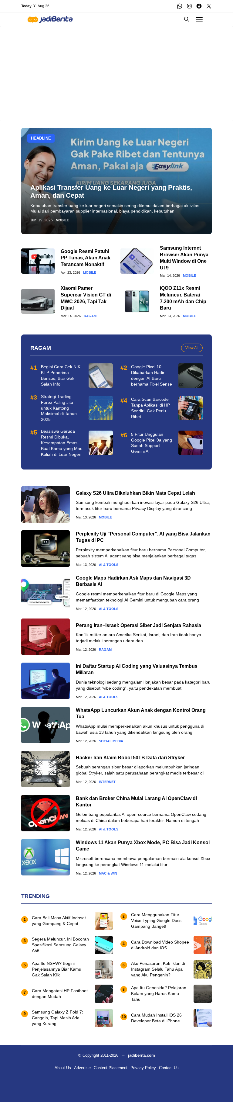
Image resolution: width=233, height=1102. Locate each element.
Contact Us (169, 1068)
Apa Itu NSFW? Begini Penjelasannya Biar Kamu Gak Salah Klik (56, 969)
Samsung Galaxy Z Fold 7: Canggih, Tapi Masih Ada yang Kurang (57, 1018)
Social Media (111, 741)
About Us (63, 1068)
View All (191, 348)
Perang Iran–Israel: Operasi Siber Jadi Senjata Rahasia (138, 625)
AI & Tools (108, 565)
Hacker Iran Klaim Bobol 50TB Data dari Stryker (130, 757)
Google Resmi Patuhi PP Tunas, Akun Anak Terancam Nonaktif (85, 258)
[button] (186, 19)
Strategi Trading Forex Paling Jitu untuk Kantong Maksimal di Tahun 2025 (59, 408)
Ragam (90, 316)
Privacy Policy (143, 1068)
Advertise (82, 1068)
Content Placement (110, 1068)
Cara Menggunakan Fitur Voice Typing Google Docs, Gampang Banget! (157, 920)
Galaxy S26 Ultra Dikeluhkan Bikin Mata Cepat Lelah (135, 493)
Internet (107, 782)
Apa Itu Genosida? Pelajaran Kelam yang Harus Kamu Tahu (158, 993)
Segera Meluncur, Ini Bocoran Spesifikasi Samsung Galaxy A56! (60, 945)
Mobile (62, 220)
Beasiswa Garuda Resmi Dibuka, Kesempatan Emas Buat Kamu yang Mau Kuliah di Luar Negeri (62, 443)
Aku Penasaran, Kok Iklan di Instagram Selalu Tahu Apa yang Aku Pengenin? (158, 969)
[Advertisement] (116, 68)
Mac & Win (108, 873)
